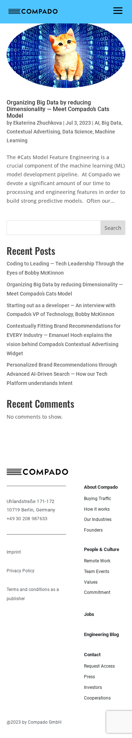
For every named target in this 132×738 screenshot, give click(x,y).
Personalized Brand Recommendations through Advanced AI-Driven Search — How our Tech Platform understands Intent (62, 374)
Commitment (97, 592)
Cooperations (97, 698)
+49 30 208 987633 (27, 518)
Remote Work (97, 560)
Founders (93, 530)
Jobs (89, 614)
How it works (97, 509)
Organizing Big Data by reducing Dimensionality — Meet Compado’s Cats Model (58, 109)
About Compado (101, 487)
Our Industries (97, 519)
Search (112, 227)
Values (91, 582)
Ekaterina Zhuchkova (37, 123)
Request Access (99, 666)
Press (89, 676)
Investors (93, 687)
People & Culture (101, 549)
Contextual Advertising (33, 132)
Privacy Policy (20, 570)
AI (97, 123)
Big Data (111, 123)
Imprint (14, 552)
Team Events (96, 571)
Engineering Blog (101, 634)
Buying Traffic (97, 498)
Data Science (77, 132)
